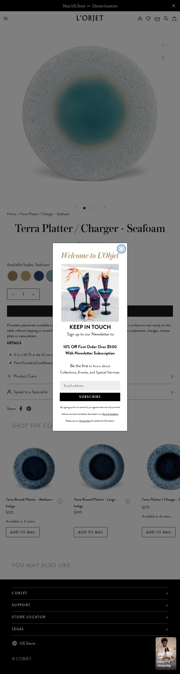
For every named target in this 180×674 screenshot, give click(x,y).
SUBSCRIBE (90, 396)
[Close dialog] (121, 249)
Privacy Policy (85, 421)
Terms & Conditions (110, 414)
